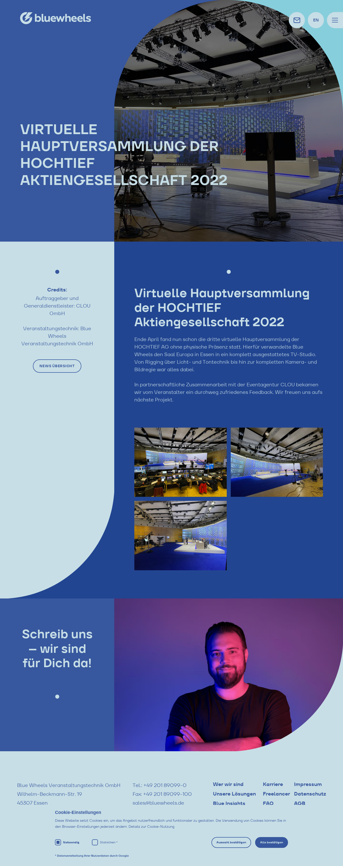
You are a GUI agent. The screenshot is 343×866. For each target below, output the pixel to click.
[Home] (55, 18)
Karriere (273, 784)
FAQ (268, 803)
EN (316, 20)
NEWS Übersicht (57, 366)
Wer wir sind (228, 784)
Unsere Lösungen (234, 793)
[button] (335, 20)
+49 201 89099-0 (165, 785)
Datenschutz (310, 793)
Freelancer (276, 793)
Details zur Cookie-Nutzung (151, 826)
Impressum (308, 784)
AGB (299, 803)
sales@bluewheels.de (158, 803)
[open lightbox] (180, 462)
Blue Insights (229, 803)
